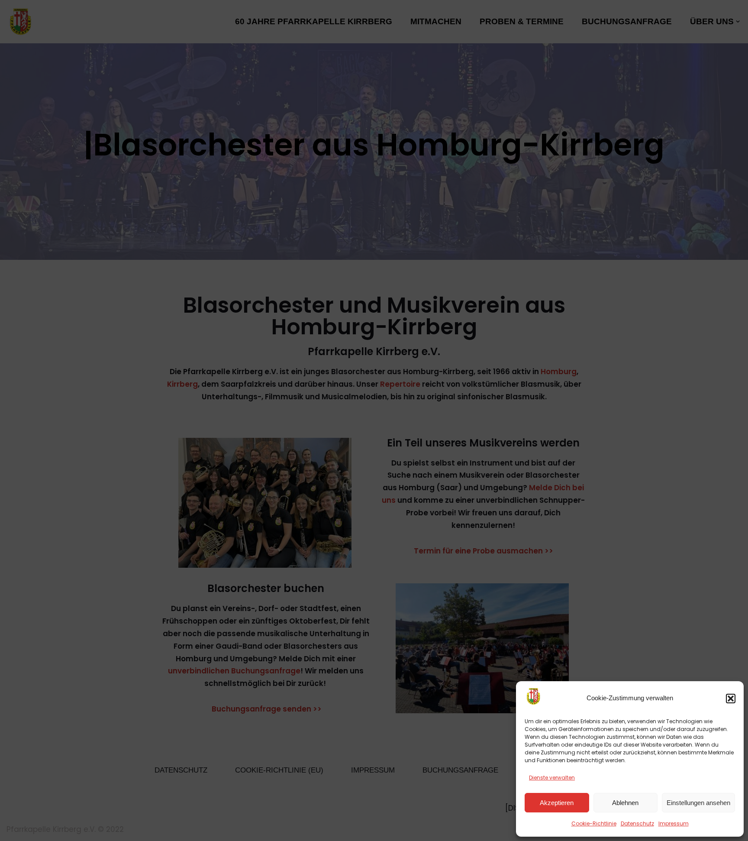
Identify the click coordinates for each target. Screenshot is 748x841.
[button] (730, 698)
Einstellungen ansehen (698, 802)
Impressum (673, 823)
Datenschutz (637, 823)
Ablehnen (625, 802)
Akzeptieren (557, 802)
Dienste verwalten (552, 777)
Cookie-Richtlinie (593, 823)
